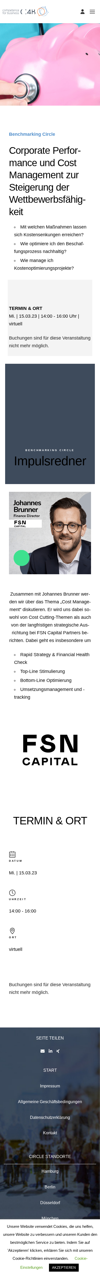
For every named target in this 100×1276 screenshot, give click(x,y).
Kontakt (50, 1133)
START (50, 1070)
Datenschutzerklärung (50, 1117)
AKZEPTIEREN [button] (64, 1268)
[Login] (82, 11)
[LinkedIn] (50, 1051)
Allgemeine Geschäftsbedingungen (50, 1102)
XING (32, 555)
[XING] (58, 1051)
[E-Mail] (42, 1051)
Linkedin (19, 555)
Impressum (50, 1086)
